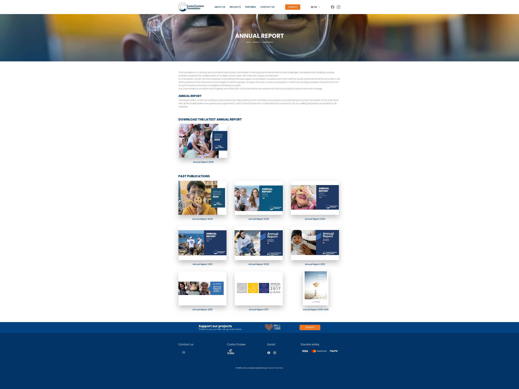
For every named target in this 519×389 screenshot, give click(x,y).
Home (248, 42)
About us (219, 7)
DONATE (292, 7)
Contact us (267, 7)
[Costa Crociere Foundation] (191, 7)
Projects (235, 7)
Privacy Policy (278, 368)
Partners (250, 7)
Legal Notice (268, 368)
